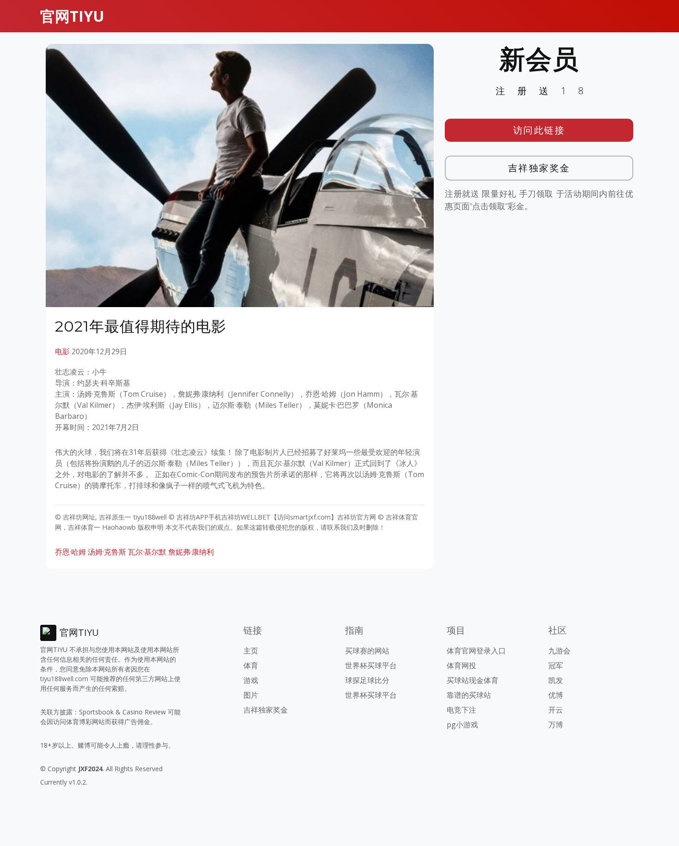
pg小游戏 (462, 724)
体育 (250, 665)
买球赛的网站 (367, 651)
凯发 (555, 680)
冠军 (555, 665)
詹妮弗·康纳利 (191, 552)
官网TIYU (72, 16)
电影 (62, 351)
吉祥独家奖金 (539, 168)
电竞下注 (461, 710)
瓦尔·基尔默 (147, 552)
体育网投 (461, 665)
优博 (555, 695)
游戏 (250, 680)
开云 (555, 710)
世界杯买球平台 (371, 665)
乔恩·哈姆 (70, 552)
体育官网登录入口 (476, 651)
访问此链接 (539, 130)
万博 (555, 724)
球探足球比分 (367, 680)
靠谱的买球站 (469, 695)
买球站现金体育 (472, 680)
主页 (250, 651)
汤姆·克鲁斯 (107, 552)
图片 (250, 695)
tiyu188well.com (64, 678)
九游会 (559, 651)
